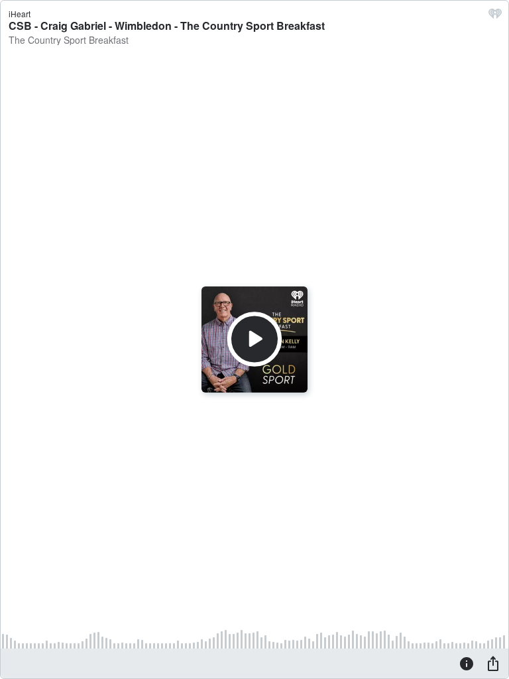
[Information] (466, 663)
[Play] (254, 339)
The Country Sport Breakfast (69, 39)
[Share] (493, 663)
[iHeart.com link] (495, 16)
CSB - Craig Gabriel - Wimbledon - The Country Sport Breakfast (167, 25)
